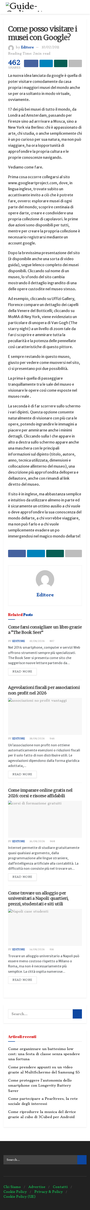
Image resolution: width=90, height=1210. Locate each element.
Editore (27, 47)
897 (51, 641)
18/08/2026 (37, 738)
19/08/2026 (37, 641)
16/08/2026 (37, 841)
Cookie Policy (15, 1192)
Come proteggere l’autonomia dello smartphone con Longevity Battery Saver (40, 1085)
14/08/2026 (37, 949)
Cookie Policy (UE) (19, 1196)
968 (52, 841)
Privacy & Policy (48, 1192)
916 (51, 949)
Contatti (60, 1187)
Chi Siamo (12, 1187)
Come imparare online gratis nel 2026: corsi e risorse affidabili (40, 793)
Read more (22, 671)
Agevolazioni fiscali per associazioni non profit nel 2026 (44, 690)
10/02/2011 (50, 47)
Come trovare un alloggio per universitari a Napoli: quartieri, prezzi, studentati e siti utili (38, 898)
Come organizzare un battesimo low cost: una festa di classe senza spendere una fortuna (44, 1054)
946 (52, 738)
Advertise (36, 1187)
